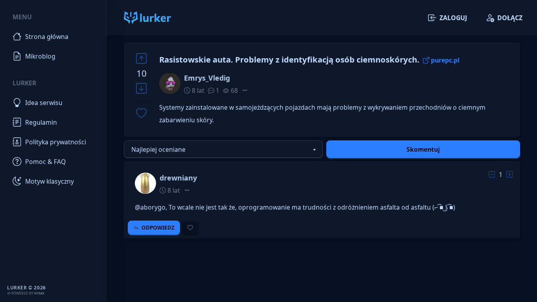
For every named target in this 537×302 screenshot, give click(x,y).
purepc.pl (445, 60)
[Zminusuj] (141, 89)
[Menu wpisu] (245, 90)
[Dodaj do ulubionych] (141, 114)
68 (233, 90)
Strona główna (46, 36)
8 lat (197, 90)
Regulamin (41, 122)
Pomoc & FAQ (45, 161)
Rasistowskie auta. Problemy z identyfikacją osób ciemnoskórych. (289, 59)
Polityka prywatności (55, 142)
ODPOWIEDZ (158, 227)
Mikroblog (40, 56)
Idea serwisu (44, 102)
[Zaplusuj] (141, 58)
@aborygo (150, 207)
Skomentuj (423, 149)
